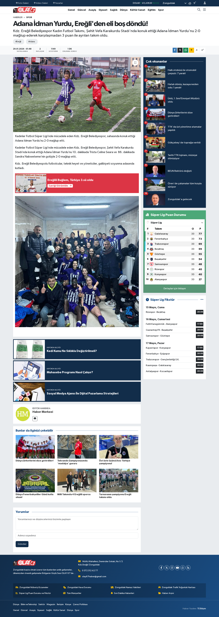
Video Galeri (42, 3)
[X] (166, 567)
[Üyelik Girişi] (203, 3)
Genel (71, 10)
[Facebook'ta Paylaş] (175, 50)
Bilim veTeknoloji (29, 604)
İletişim (60, 604)
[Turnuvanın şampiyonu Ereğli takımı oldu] (118, 480)
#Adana (31, 42)
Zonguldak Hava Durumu (79, 587)
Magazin (51, 604)
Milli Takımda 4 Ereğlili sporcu (73, 494)
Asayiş (92, 10)
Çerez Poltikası (80, 604)
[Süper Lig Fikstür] (202, 300)
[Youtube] (177, 567)
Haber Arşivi (168, 593)
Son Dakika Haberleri (124, 593)
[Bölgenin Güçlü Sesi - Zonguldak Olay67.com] (24, 9)
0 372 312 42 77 (90, 570)
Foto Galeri (23, 3)
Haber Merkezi (42, 411)
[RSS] (188, 567)
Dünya (124, 10)
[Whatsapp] (182, 567)
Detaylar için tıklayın (175, 288)
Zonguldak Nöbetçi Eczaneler (33, 587)
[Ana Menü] (204, 10)
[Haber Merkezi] (23, 414)
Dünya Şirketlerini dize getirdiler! (34, 460)
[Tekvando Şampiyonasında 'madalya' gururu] (77, 446)
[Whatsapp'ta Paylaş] (185, 50)
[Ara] (199, 10)
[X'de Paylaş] (179, 50)
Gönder (22, 544)
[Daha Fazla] (191, 50)
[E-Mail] (34, 418)
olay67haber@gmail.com (94, 576)
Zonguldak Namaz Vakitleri (128, 587)
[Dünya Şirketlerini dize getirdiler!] (35, 446)
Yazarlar (59, 3)
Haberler (17, 17)
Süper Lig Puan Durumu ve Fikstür (35, 593)
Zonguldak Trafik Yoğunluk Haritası (178, 587)
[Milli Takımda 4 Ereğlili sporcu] (77, 480)
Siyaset (103, 10)
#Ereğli (18, 42)
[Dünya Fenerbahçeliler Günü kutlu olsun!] (35, 480)
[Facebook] (161, 567)
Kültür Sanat (137, 10)
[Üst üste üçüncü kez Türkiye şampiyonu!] (118, 446)
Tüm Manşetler (74, 593)
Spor (161, 10)
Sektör (41, 604)
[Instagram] (172, 567)
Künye (68, 604)
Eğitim (152, 10)
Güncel (81, 10)
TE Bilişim (201, 608)
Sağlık (113, 10)
